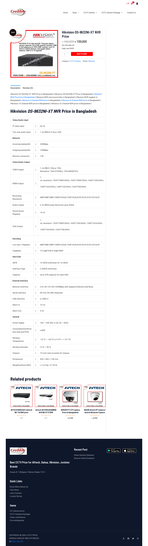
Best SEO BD (17, 541)
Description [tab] (15, 88)
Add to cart (82, 54)
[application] (78, 13)
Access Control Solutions (84, 458)
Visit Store (14, 490)
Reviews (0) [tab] (28, 88)
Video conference (17, 517)
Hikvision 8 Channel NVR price (74, 100)
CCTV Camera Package (20, 514)
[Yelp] (124, 538)
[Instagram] (138, 538)
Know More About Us (19, 487)
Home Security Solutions (84, 455)
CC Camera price (17, 511)
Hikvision (91, 61)
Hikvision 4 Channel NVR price (35, 100)
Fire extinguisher (17, 520)
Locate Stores (16, 496)
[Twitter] (133, 538)
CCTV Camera (75, 61)
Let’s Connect (16, 493)
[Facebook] (128, 538)
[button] (54, 34)
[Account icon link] (137, 3)
